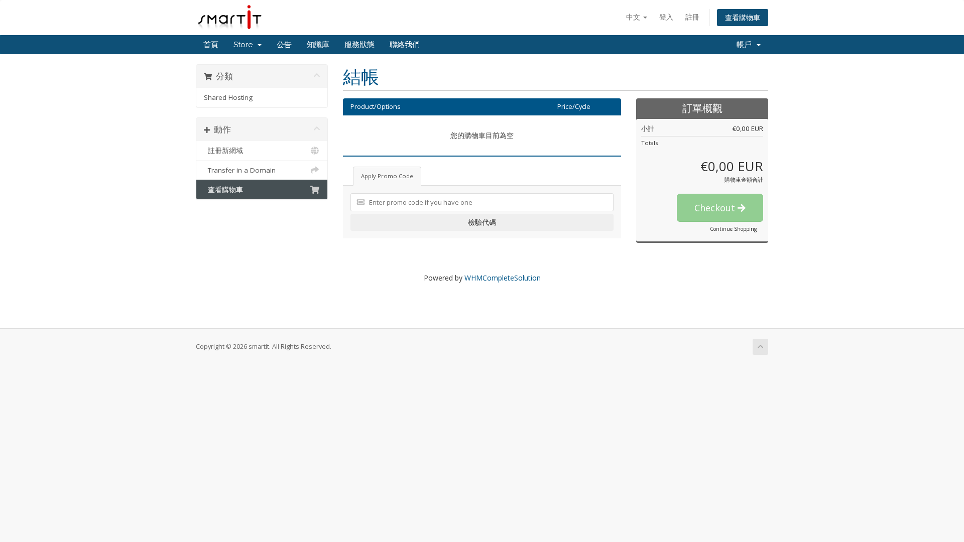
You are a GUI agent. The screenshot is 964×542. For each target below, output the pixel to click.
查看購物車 (742, 17)
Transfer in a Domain (240, 170)
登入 (666, 17)
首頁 (210, 44)
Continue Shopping (733, 228)
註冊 (692, 17)
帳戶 (746, 44)
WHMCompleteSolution (502, 278)
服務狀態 (359, 44)
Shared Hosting (228, 97)
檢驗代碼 (482, 222)
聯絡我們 (405, 44)
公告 (284, 44)
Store (245, 44)
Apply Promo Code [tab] (387, 176)
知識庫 (318, 44)
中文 (634, 17)
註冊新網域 (223, 150)
